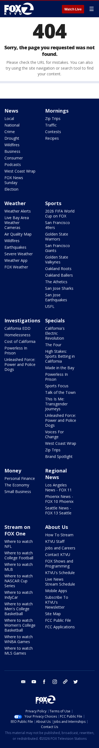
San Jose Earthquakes (56, 297)
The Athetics (56, 281)
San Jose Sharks (59, 288)
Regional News (56, 473)
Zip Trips (53, 118)
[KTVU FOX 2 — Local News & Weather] (20, 8)
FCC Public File (58, 620)
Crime (9, 131)
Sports (53, 203)
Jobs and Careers (60, 548)
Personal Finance (19, 478)
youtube (33, 681)
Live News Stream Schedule (60, 582)
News (11, 110)
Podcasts (12, 164)
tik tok (65, 681)
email (23, 681)
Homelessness (17, 334)
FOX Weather (16, 267)
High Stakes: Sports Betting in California (60, 356)
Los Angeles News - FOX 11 (58, 487)
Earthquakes (15, 247)
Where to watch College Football (18, 555)
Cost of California (19, 341)
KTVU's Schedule (60, 572)
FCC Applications (60, 626)
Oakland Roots (58, 268)
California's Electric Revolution (55, 333)
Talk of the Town (60, 392)
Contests (53, 131)
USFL (49, 306)
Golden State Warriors (56, 236)
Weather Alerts (17, 211)
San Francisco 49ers (57, 225)
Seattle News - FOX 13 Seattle (58, 510)
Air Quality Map (18, 234)
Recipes (52, 138)
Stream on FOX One (17, 530)
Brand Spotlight (59, 456)
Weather (15, 203)
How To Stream (59, 534)
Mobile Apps (56, 590)
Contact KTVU (57, 554)
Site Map (53, 613)
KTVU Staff (54, 541)
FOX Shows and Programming (59, 563)
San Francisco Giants (57, 248)
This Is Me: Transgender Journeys (56, 403)
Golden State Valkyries (56, 259)
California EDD (17, 328)
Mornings (56, 110)
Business (12, 151)
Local (9, 118)
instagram (54, 681)
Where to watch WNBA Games (18, 639)
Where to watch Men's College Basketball (18, 608)
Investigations (22, 320)
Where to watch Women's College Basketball (19, 625)
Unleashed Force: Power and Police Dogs (19, 364)
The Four (53, 344)
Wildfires (12, 144)
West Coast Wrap (19, 171)
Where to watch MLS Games (18, 651)
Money (12, 470)
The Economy (16, 485)
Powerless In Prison (15, 350)
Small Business (17, 491)
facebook (44, 681)
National (12, 125)
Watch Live (73, 9)
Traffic (51, 125)
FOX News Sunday (13, 180)
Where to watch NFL (18, 544)
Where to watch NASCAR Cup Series (18, 580)
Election (11, 189)
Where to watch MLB (18, 567)
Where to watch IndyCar (18, 595)
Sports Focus (56, 385)
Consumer (13, 158)
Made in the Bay (59, 367)
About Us (56, 527)
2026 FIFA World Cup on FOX (60, 213)
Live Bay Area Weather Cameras (16, 222)
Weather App (16, 260)
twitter (75, 681)
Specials (55, 320)
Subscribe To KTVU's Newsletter (56, 602)
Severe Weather (18, 253)
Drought (11, 138)
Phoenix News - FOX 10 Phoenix (59, 499)
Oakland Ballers (59, 275)
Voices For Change (54, 434)
